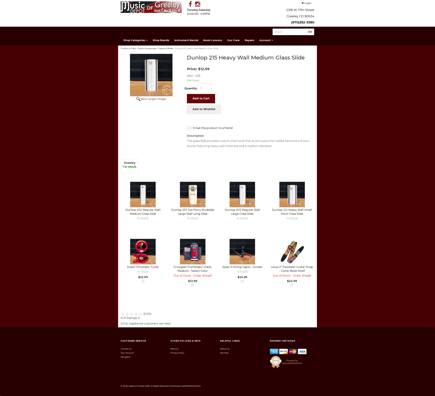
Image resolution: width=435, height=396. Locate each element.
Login (307, 3)
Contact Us (126, 348)
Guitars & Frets (128, 48)
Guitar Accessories (146, 48)
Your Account (127, 352)
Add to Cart (201, 98)
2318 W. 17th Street (300, 10)
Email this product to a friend (213, 128)
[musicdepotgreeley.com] (151, 7)
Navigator (125, 357)
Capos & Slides (165, 48)
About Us (224, 348)
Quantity (190, 88)
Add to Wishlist (204, 109)
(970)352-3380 (302, 22)
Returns (174, 348)
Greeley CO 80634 (300, 16)
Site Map (224, 352)
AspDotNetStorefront (191, 386)
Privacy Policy (177, 352)
